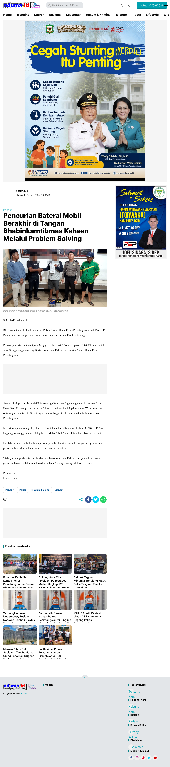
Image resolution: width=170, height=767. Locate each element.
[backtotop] (85, 677)
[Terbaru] (122, 5)
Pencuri (8, 210)
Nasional (55, 14)
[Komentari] (5, 499)
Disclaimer (131, 747)
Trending (22, 14)
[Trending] (129, 5)
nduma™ (24, 693)
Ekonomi (122, 14)
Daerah (39, 14)
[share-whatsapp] (103, 499)
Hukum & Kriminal (98, 14)
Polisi (22, 489)
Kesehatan (73, 14)
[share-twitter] (95, 499)
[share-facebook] (88, 499)
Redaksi (131, 721)
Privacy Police (131, 732)
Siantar (59, 489)
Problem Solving (40, 489)
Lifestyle (152, 14)
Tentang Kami (131, 692)
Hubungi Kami (131, 707)
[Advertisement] (78, 699)
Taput (137, 14)
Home (7, 14)
